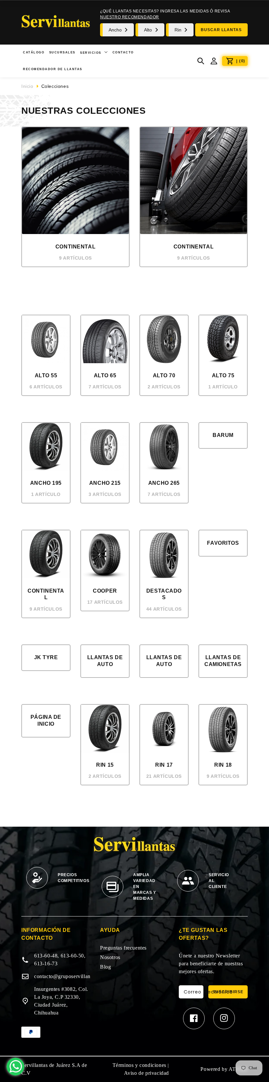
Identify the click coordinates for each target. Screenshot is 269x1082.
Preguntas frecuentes (123, 948)
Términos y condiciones (139, 1065)
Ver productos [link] (75, 278)
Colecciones (55, 86)
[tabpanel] (59, 881)
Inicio (27, 86)
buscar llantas (221, 30)
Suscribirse (228, 992)
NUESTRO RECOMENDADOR (129, 17)
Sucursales (62, 52)
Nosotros (110, 957)
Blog (105, 967)
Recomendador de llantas (52, 69)
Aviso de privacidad (146, 1073)
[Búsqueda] (201, 61)
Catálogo (33, 52)
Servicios (91, 52)
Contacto (123, 52)
